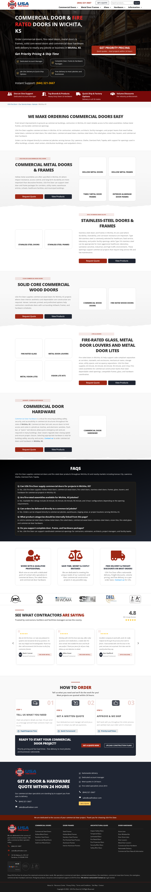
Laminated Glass (95, 837)
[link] (48, 438)
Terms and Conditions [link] (83, 885)
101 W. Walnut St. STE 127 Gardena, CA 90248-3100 (19, 856)
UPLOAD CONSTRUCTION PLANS (119, 745)
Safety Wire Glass (96, 848)
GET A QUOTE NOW (91, 745)
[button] (13, 643)
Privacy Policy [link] (70, 885)
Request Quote (29, 196)
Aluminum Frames (69, 843)
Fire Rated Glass (95, 839)
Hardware (118, 7)
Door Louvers (122, 840)
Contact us (101, 878)
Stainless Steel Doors (28, 244)
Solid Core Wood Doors (42, 843)
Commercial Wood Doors (43, 840)
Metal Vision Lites (29, 376)
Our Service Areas (25, 104)
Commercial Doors (67, 7)
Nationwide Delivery (124, 848)
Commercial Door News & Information (130, 851)
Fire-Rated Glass (29, 354)
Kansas (34, 104)
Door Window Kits (124, 834)
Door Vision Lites (123, 837)
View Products (58, 196)
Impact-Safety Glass (97, 831)
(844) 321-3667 (84, 2)
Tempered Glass (95, 834)
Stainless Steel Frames (58, 244)
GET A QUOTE (102, 3)
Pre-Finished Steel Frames (71, 840)
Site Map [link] (95, 885)
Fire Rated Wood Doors (122, 303)
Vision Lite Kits (58, 375)
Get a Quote (84, 803)
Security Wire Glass (96, 845)
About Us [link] (50, 885)
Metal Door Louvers (58, 354)
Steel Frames (67, 831)
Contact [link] (101, 885)
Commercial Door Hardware (127, 846)
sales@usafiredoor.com (28, 807)
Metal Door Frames (90, 7)
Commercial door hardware (26, 419)
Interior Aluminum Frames (71, 846)
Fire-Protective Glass (97, 842)
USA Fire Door (12, 104)
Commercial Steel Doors (43, 831)
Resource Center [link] (59, 885)
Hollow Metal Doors (92, 172)
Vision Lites (122, 831)
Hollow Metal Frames (122, 172)
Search (136, 3)
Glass (106, 7)
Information (134, 7)
